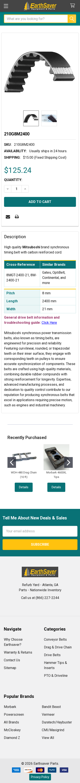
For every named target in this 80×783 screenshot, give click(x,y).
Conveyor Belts (55, 639)
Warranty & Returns (18, 652)
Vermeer (48, 714)
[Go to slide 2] (68, 462)
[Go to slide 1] (11, 462)
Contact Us (12, 660)
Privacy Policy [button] (40, 777)
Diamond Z (12, 738)
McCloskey (12, 730)
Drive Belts (52, 655)
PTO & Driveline (56, 676)
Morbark (10, 707)
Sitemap (10, 668)
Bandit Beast (51, 707)
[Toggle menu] (6, 6)
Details (23, 487)
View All (48, 738)
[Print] (17, 217)
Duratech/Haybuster (57, 722)
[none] (40, 71)
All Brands (11, 722)
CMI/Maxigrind (53, 730)
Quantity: (13, 180)
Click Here (49, 323)
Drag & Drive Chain (58, 647)
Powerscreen (14, 714)
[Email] (8, 217)
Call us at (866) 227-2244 (40, 598)
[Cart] (73, 6)
